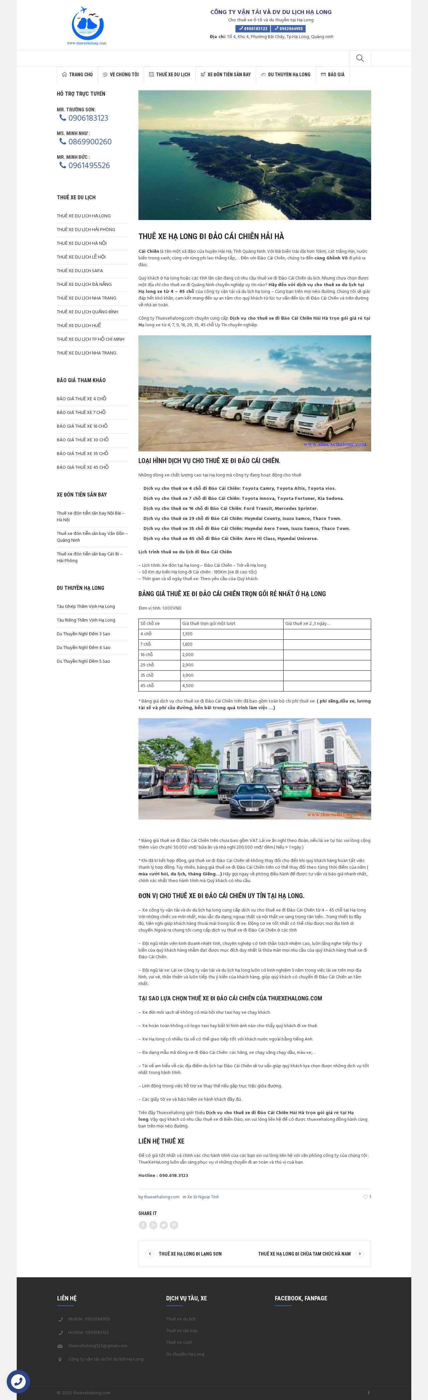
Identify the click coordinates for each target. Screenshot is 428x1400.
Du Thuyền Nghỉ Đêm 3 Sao (83, 634)
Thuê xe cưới (179, 1343)
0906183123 (88, 118)
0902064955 (97, 1319)
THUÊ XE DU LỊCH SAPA (80, 271)
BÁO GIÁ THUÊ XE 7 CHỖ (81, 413)
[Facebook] (142, 1225)
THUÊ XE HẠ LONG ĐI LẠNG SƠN (190, 1254)
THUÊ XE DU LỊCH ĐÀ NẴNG (84, 285)
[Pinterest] (174, 1225)
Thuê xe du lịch (181, 1319)
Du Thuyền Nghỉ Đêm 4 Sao (84, 648)
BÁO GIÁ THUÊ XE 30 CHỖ (83, 440)
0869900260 (90, 142)
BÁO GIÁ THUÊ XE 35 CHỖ (82, 454)
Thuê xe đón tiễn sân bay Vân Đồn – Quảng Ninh (92, 537)
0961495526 (89, 166)
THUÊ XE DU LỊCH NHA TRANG (86, 298)
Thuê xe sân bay (182, 1331)
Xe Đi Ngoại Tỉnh (203, 1197)
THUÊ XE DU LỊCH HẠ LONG (84, 216)
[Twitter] (163, 1225)
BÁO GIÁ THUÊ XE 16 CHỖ (82, 426)
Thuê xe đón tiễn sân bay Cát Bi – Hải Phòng (90, 557)
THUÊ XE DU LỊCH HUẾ (79, 326)
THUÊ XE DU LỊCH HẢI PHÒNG (86, 230)
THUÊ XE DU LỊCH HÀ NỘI (82, 243)
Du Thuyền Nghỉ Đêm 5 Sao (83, 661)
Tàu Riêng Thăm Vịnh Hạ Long (86, 620)
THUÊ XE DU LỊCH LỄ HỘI (81, 257)
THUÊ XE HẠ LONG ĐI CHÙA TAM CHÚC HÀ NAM (304, 1254)
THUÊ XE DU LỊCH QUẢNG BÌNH (87, 312)
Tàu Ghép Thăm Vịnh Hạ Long (86, 607)
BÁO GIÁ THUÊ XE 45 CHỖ (83, 467)
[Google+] (153, 1225)
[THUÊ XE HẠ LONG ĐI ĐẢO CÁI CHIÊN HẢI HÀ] (254, 155)
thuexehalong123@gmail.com (97, 1346)
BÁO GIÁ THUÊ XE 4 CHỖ (81, 399)
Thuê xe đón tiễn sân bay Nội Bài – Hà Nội (91, 517)
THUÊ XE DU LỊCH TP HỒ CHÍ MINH (90, 339)
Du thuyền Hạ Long (185, 1354)
